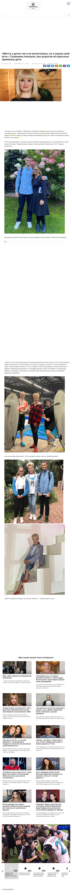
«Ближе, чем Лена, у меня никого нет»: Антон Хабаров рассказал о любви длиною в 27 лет (49, 742)
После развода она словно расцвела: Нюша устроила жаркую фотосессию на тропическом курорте (16, 807)
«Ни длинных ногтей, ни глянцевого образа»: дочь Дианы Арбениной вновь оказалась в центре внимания (50, 711)
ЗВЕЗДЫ (55, 63)
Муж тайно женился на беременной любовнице (17, 677)
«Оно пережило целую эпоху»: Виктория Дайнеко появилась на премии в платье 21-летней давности (49, 775)
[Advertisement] (36, 34)
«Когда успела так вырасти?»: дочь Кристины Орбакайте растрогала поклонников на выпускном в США (17, 710)
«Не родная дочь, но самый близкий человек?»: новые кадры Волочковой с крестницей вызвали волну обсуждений (50, 679)
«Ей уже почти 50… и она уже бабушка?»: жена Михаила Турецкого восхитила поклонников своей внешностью (17, 743)
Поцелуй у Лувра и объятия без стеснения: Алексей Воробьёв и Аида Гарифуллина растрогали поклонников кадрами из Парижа (49, 807)
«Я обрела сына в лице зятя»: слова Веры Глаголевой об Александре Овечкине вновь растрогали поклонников (17, 775)
